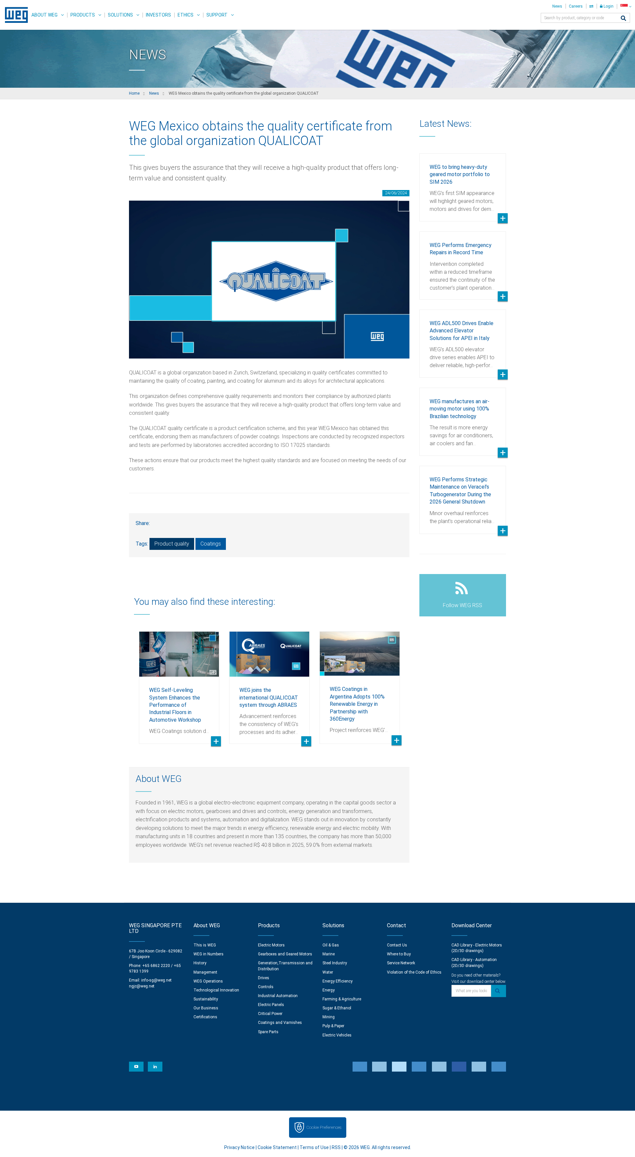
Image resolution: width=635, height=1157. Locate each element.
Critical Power (270, 1013)
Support (217, 15)
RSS (336, 1147)
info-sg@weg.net (156, 980)
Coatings (210, 544)
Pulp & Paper (333, 1026)
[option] (179, 682)
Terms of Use (314, 1147)
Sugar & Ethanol (336, 1008)
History (199, 963)
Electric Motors (271, 945)
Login (608, 6)
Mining (328, 1017)
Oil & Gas (330, 945)
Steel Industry (334, 963)
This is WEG (204, 945)
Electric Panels (271, 1004)
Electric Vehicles (337, 1035)
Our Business (205, 1008)
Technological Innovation (216, 990)
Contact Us (397, 945)
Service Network (401, 963)
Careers (576, 6)
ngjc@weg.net (141, 986)
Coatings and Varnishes (280, 1022)
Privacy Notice (239, 1147)
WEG (14, 15)
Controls (266, 987)
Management (205, 972)
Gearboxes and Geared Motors (285, 954)
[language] (626, 6)
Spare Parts (268, 1032)
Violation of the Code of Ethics (414, 972)
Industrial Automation (278, 995)
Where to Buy (399, 954)
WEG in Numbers (208, 954)
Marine (328, 954)
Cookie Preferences (323, 1127)
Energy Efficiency (337, 981)
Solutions (120, 15)
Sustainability (205, 999)
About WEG (44, 15)
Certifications (205, 1017)
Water (327, 972)
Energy (328, 990)
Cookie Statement (277, 1147)
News (557, 6)
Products (82, 15)
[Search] (623, 18)
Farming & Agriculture (341, 999)
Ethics (185, 15)
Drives (263, 978)
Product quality (171, 544)
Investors (158, 15)
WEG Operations (208, 981)
